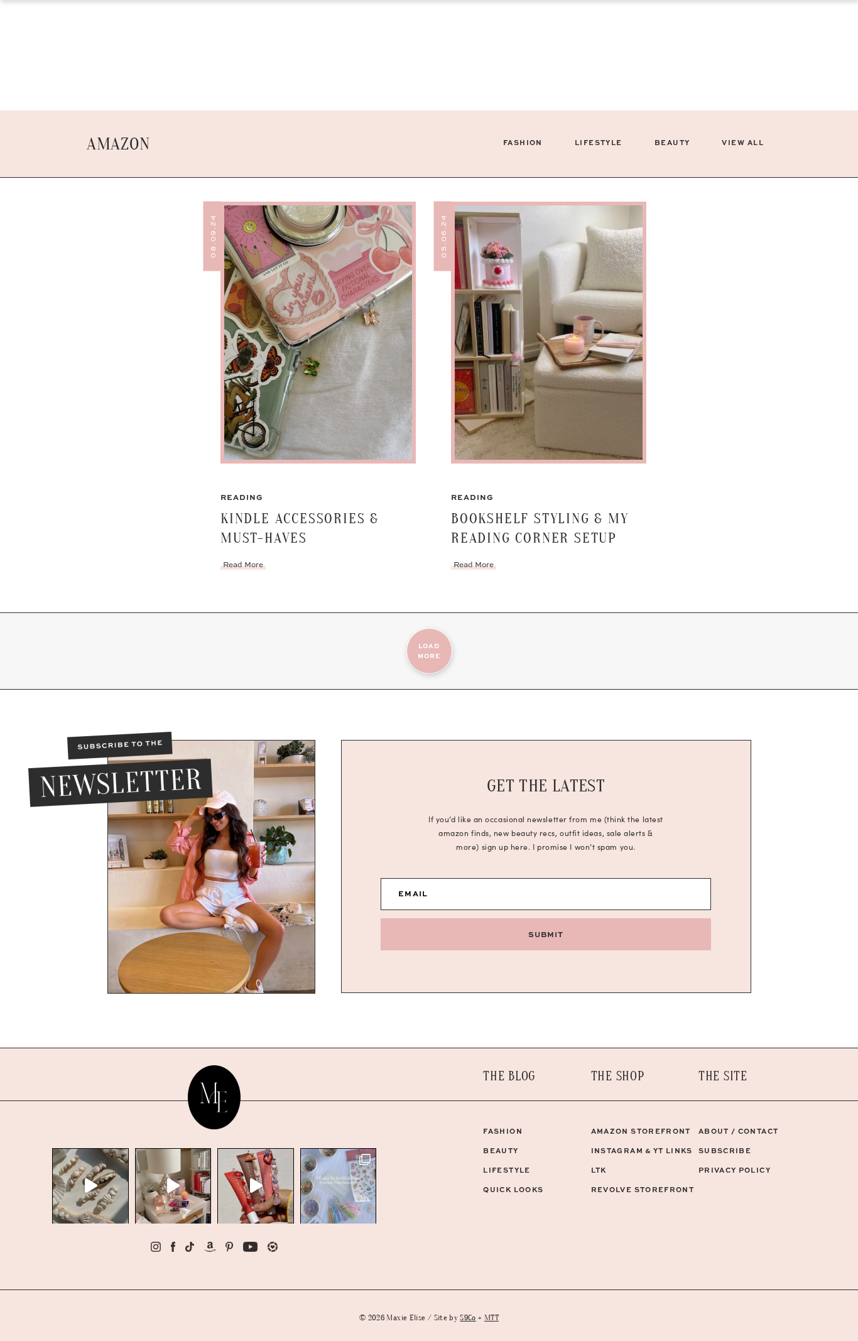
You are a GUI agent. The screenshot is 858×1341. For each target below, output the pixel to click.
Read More (243, 564)
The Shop (617, 1076)
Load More (429, 650)
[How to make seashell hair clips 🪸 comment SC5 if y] (90, 1186)
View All (743, 142)
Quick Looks (513, 1189)
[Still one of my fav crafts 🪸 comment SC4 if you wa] (255, 1186)
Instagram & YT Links (642, 1150)
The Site (722, 1076)
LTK (599, 1170)
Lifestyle (598, 142)
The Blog (509, 1076)
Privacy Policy (734, 1170)
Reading (242, 496)
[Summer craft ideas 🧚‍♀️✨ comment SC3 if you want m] (338, 1186)
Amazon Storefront (641, 1131)
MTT (491, 1317)
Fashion (523, 142)
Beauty (672, 142)
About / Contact (738, 1131)
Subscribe (724, 1150)
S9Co (467, 1317)
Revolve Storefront (642, 1189)
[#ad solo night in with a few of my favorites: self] (173, 1186)
